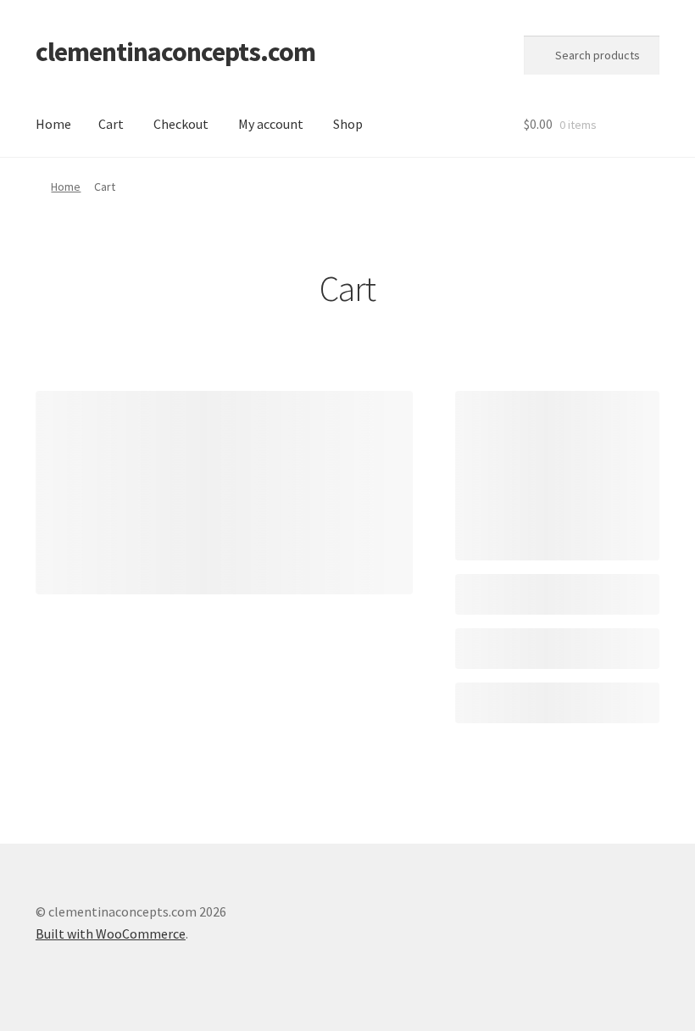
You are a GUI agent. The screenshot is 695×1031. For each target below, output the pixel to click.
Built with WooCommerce (111, 933)
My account (270, 123)
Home (53, 123)
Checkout (180, 123)
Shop (348, 123)
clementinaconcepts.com (175, 52)
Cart (111, 123)
